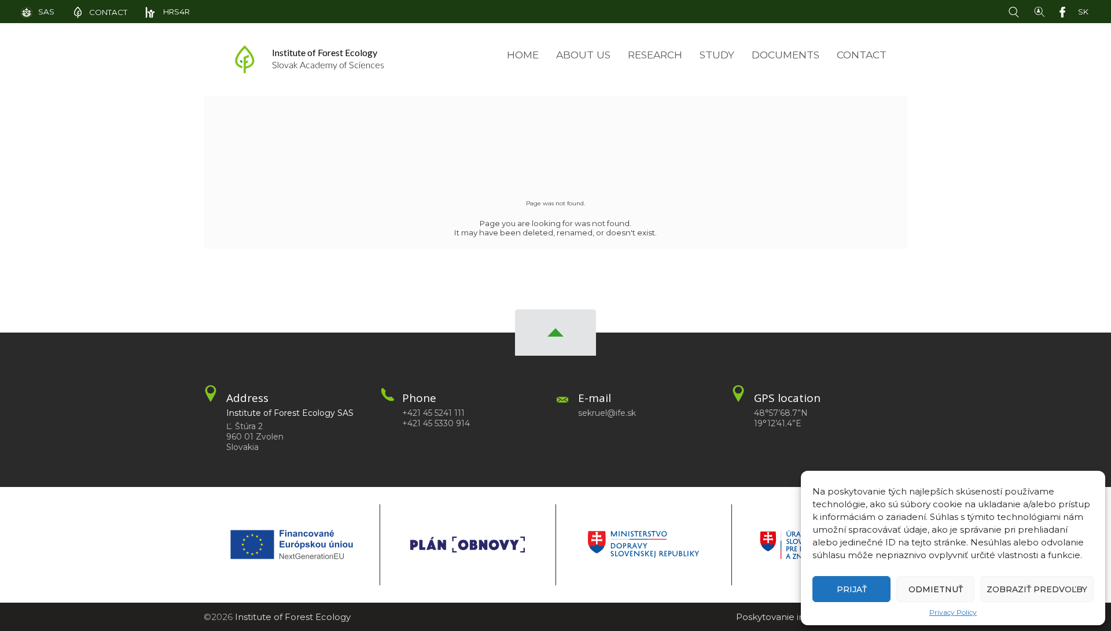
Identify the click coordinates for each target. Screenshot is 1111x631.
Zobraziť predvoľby (1037, 589)
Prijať (852, 589)
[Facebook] (1065, 11)
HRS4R (175, 11)
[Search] (1016, 11)
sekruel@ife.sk (607, 413)
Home (523, 55)
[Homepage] (245, 59)
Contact (861, 55)
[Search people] (1039, 11)
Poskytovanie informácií (788, 616)
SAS (46, 11)
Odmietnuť (935, 589)
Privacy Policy (953, 612)
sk (1083, 11)
